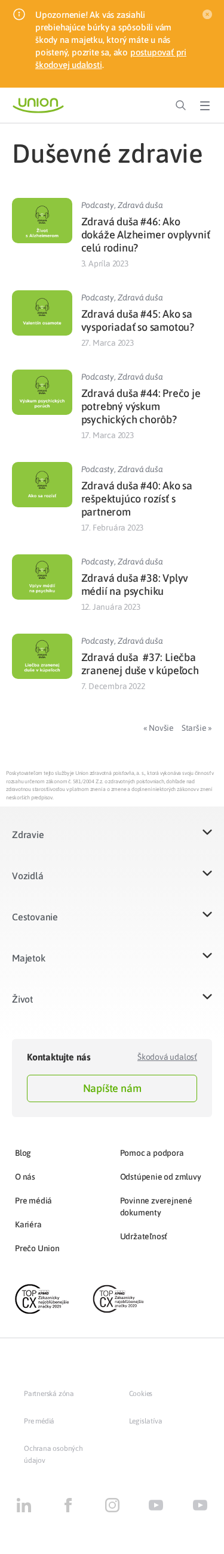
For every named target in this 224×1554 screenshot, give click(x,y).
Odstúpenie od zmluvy (160, 1176)
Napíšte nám (112, 1088)
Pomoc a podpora (152, 1153)
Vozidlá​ (28, 875)
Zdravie (28, 834)
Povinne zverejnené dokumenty (156, 1206)
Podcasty (97, 205)
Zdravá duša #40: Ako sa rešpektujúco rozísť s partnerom (136, 498)
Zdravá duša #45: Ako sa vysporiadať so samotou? (137, 320)
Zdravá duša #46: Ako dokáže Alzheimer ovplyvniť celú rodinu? (145, 234)
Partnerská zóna (49, 1393)
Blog (23, 1153)
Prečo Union (37, 1248)
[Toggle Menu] (205, 105)
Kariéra (28, 1224)
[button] (112, 842)
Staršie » (197, 728)
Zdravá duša (140, 205)
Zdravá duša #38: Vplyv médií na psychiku (135, 584)
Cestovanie (35, 916)
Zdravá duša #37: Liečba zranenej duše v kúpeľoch (140, 664)
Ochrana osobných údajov (53, 1454)
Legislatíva (145, 1421)
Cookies (141, 1393)
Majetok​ (28, 958)
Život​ (22, 999)
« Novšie (158, 728)
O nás (25, 1176)
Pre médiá (33, 1200)
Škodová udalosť (167, 1057)
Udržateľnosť (144, 1236)
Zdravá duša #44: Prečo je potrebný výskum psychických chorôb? (141, 406)
